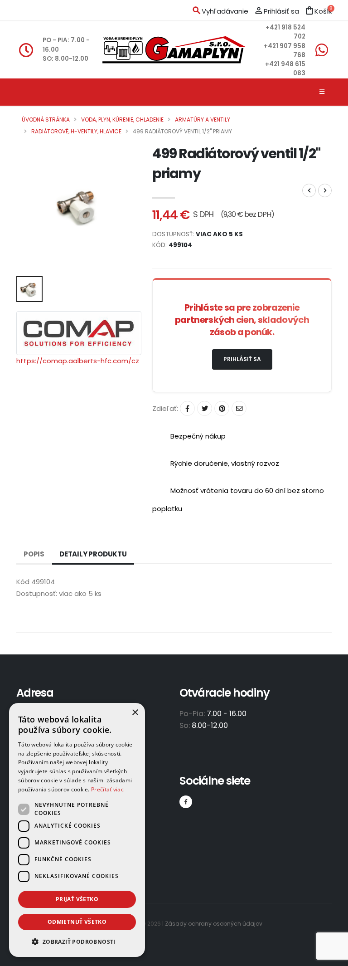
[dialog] (77, 830)
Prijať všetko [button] (77, 899)
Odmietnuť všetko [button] (77, 922)
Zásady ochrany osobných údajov (213, 923)
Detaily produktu (93, 554)
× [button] (134, 712)
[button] (77, 942)
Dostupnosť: (36, 593)
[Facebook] (185, 801)
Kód (22, 581)
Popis (34, 554)
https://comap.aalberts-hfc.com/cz (77, 361)
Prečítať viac (107, 789)
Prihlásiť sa (242, 359)
